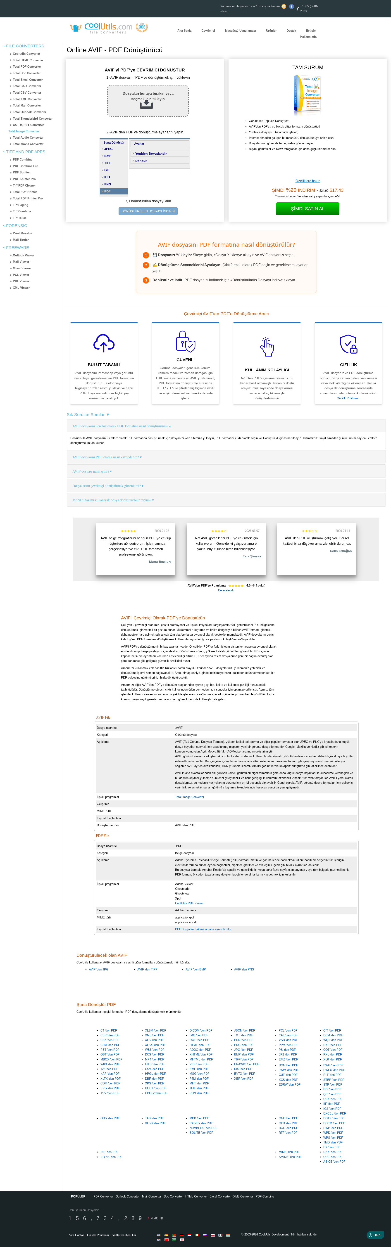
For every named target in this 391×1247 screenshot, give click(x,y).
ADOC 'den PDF (200, 1049)
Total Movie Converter (28, 144)
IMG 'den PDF (199, 1035)
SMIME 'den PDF (290, 1157)
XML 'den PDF (154, 1035)
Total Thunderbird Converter (32, 118)
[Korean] (159, 1239)
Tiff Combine (22, 211)
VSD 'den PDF (288, 1040)
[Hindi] (229, 1235)
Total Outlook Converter (29, 112)
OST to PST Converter (28, 125)
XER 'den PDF (243, 1078)
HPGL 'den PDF (155, 1073)
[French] (221, 1235)
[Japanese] (183, 1239)
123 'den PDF (109, 1069)
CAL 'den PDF (288, 1035)
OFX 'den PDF (332, 1099)
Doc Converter (173, 1196)
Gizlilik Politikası (348, 398)
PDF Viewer (21, 281)
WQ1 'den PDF (333, 1040)
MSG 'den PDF (199, 1073)
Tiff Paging (20, 205)
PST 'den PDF (109, 1049)
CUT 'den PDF (288, 1075)
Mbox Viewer (22, 268)
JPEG (108, 149)
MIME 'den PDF (289, 1152)
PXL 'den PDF (332, 1054)
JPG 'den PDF (243, 1049)
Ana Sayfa (184, 31)
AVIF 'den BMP (196, 969)
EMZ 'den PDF (288, 1059)
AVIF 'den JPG (98, 969)
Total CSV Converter (27, 92)
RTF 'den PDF (288, 1132)
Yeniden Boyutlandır (151, 153)
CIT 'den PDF (332, 1030)
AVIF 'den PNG (244, 969)
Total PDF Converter (27, 66)
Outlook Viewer (23, 255)
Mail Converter (151, 1196)
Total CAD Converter (27, 86)
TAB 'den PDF (154, 1118)
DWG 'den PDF (333, 1065)
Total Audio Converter (28, 137)
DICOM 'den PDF (201, 1030)
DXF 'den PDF (332, 1045)
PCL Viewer (21, 275)
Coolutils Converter (26, 53)
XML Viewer (21, 287)
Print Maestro (22, 233)
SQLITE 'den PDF (201, 1132)
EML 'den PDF (199, 1069)
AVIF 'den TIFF (147, 969)
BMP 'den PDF (244, 1054)
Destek (291, 31)
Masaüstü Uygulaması (240, 31)
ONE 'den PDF (288, 1118)
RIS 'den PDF (243, 1069)
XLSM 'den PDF (155, 1030)
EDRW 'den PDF (289, 1084)
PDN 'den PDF (199, 1093)
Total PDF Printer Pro (28, 198)
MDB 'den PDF (199, 1118)
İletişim (311, 31)
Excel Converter (220, 1196)
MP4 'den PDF (154, 1059)
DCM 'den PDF (333, 1035)
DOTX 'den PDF (333, 1118)
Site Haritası (77, 1235)
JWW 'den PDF (289, 1070)
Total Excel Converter (28, 79)
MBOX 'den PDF (111, 1059)
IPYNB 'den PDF (111, 1157)
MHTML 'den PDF (201, 1059)
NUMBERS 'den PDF (203, 1128)
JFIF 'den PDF (199, 1088)
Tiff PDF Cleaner (24, 185)
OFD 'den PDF (288, 1123)
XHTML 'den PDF (201, 1054)
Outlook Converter (127, 1196)
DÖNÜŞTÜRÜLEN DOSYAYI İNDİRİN (148, 211)
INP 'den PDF (109, 1152)
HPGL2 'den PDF (156, 1093)
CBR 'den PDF (109, 1035)
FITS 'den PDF (155, 1064)
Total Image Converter (23, 131)
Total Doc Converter (27, 73)
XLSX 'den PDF (155, 1045)
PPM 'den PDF (288, 1045)
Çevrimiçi (208, 31)
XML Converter (243, 1196)
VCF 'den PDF (199, 1064)
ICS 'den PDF (332, 1108)
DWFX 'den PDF (334, 1070)
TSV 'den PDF (109, 1093)
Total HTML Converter (28, 60)
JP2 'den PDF (288, 1054)
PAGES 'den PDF (201, 1123)
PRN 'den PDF (243, 1040)
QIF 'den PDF (332, 1094)
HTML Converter (196, 1196)
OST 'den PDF (109, 1054)
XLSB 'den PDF (155, 1123)
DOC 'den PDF (288, 1128)
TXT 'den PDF (243, 1035)
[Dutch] (190, 1235)
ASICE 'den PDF (334, 1161)
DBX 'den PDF (332, 1152)
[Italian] (198, 1235)
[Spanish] (167, 1235)
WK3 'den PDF (110, 1064)
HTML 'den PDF (200, 1045)
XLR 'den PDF (332, 1059)
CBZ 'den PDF (109, 1040)
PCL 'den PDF (288, 1030)
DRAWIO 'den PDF (246, 1064)
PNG (107, 184)
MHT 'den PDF (199, 1083)
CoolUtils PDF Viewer (189, 903)
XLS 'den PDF (154, 1040)
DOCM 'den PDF (334, 1123)
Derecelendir (226, 590)
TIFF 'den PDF (243, 1059)
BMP (107, 156)
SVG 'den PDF (110, 1088)
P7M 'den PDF (199, 1078)
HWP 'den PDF (333, 1128)
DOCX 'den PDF (155, 1088)
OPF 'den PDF (332, 1157)
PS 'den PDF (287, 1049)
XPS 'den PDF (154, 1083)
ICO (107, 177)
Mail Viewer (21, 261)
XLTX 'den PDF (110, 1078)
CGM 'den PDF (110, 1083)
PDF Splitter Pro (24, 179)
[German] (183, 1235)
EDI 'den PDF (332, 1089)
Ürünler (271, 31)
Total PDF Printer (25, 192)
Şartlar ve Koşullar (124, 1235)
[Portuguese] (175, 1235)
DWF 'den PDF (199, 1040)
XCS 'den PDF (288, 1079)
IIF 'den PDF (331, 1103)
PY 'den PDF (331, 1147)
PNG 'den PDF (243, 1045)
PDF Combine (22, 159)
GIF (107, 170)
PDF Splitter (21, 172)
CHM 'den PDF (110, 1045)
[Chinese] (167, 1239)
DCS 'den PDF (154, 1054)
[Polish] (213, 1235)
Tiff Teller (19, 218)
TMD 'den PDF (333, 1142)
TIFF (107, 163)
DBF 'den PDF (154, 1078)
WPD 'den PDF (333, 1132)
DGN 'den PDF (288, 1065)
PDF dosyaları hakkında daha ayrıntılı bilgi (203, 929)
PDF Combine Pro (25, 166)
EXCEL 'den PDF (334, 1113)
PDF (107, 191)
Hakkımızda (308, 36)
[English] (159, 1235)
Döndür (141, 161)
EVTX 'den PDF (244, 1073)
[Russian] (206, 1235)
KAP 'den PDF (109, 1073)
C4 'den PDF (108, 1030)
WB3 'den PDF (154, 1049)
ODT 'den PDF (332, 1049)
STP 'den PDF (332, 1084)
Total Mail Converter (27, 105)
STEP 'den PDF (333, 1079)
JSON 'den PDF (244, 1030)
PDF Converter (103, 1196)
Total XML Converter (27, 99)
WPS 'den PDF (333, 1137)
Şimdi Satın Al (307, 208)
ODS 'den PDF (110, 1118)
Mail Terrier (21, 239)
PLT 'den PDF (332, 1075)
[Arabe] (175, 1239)
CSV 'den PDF (154, 1069)
